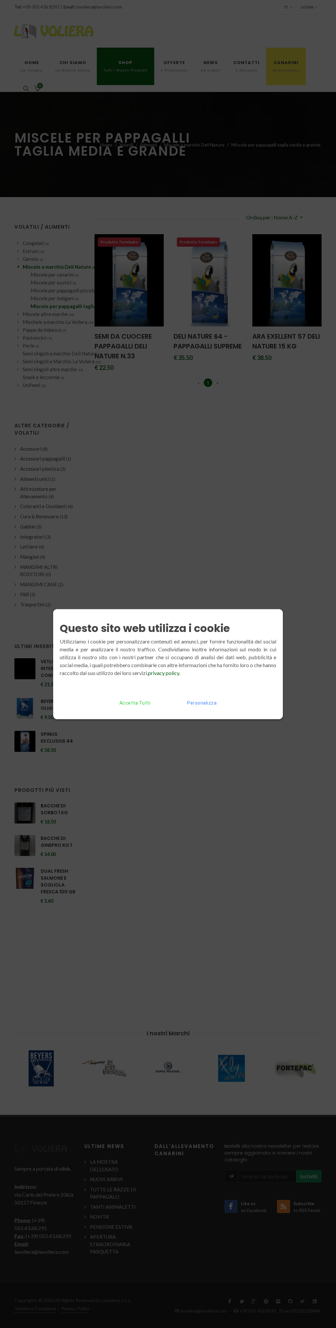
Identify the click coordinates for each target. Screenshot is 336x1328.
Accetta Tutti (135, 702)
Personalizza (202, 702)
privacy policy (163, 672)
